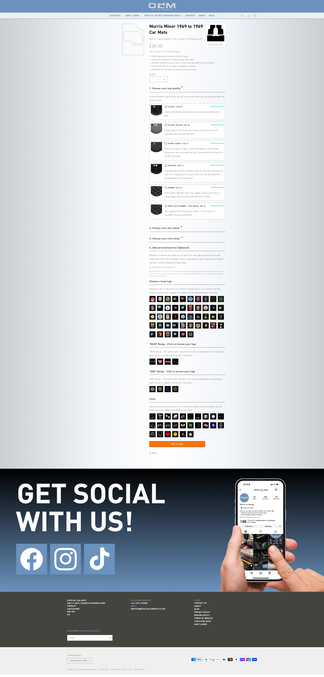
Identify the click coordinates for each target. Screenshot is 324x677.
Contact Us (200, 603)
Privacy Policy (202, 612)
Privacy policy (114, 669)
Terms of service (127, 669)
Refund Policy (202, 615)
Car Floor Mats (202, 621)
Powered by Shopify (90, 669)
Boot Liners (200, 624)
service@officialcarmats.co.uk (148, 609)
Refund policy (103, 669)
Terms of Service (203, 618)
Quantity (152, 74)
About (197, 606)
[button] (116, 16)
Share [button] (154, 453)
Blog (196, 609)
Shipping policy (140, 669)
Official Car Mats (78, 669)
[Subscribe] (110, 638)
